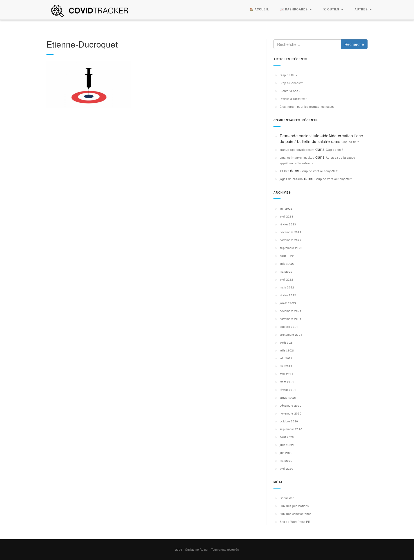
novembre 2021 (290, 319)
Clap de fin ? (288, 75)
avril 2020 (286, 469)
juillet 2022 (287, 264)
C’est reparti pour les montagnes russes (307, 107)
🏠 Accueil (259, 9)
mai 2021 (286, 366)
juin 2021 (286, 358)
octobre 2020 (289, 421)
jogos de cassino (291, 179)
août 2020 (287, 437)
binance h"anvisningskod (297, 158)
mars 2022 (287, 287)
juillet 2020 (287, 445)
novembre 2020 (290, 413)
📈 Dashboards (294, 9)
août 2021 (287, 342)
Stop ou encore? (291, 83)
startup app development (297, 150)
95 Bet (284, 171)
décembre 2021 (290, 311)
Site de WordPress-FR (295, 522)
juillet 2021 (287, 350)
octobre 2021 (289, 327)
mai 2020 (286, 461)
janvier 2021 (288, 398)
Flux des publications (294, 506)
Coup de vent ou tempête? (319, 171)
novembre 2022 (290, 240)
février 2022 (288, 295)
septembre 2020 (291, 429)
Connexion (287, 498)
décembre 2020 (290, 405)
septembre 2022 (291, 248)
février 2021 (288, 390)
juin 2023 (286, 208)
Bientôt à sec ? (290, 91)
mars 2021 (287, 382)
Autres (362, 9)
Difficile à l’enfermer (293, 99)
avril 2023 (286, 216)
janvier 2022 (288, 303)
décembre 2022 (290, 232)
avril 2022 (286, 279)
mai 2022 (286, 272)
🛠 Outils (331, 9)
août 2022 (287, 256)
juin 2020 (286, 453)
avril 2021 (286, 374)
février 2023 (288, 224)
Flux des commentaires (295, 514)
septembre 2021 (291, 335)
